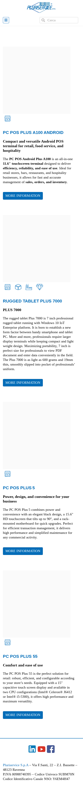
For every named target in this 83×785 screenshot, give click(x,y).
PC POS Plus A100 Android (33, 132)
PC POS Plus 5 (19, 487)
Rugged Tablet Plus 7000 (32, 301)
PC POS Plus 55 (20, 656)
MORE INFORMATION (22, 196)
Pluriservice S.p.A (16, 765)
